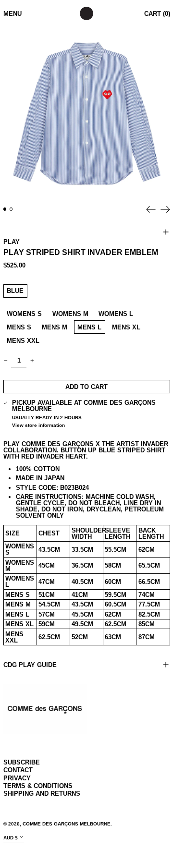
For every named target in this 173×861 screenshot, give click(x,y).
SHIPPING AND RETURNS (41, 793)
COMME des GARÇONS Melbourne (67, 823)
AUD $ (10, 837)
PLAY (11, 241)
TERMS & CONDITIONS (38, 785)
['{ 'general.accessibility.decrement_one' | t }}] (5, 360)
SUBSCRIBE (21, 762)
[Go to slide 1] (5, 209)
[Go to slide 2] (11, 209)
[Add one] (31, 360)
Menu (12, 13)
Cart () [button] (157, 13)
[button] (86, 113)
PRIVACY (17, 778)
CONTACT (18, 770)
